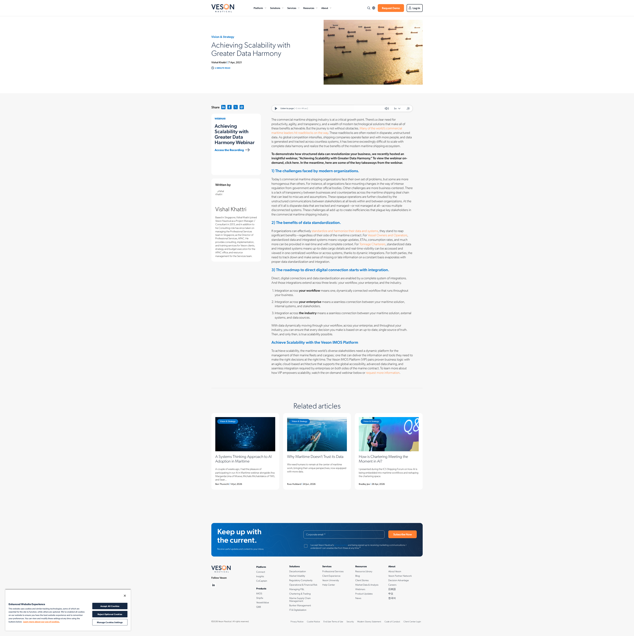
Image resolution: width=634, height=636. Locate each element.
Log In (416, 8)
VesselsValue (262, 602)
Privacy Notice (297, 621)
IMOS (259, 593)
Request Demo (391, 8)
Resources (308, 8)
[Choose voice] (408, 108)
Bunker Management (300, 605)
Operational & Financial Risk (303, 584)
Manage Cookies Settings (110, 622)
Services (291, 8)
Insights (260, 576)
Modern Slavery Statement (369, 621)
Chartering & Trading (300, 593)
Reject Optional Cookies (110, 614)
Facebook (229, 107)
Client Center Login (412, 621)
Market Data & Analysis (366, 584)
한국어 (392, 598)
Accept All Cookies (109, 606)
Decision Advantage (398, 580)
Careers (392, 584)
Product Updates (364, 593)
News (358, 598)
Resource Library (363, 571)
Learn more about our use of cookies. (41, 621)
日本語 (392, 589)
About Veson (394, 571)
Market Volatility (297, 575)
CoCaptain (261, 580)
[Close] (124, 595)
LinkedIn (223, 107)
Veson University (330, 580)
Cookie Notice (313, 621)
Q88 (258, 606)
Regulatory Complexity (301, 580)
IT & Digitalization (297, 609)
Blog (357, 575)
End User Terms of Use (333, 621)
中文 (390, 593)
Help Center (328, 584)
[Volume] (386, 108)
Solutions (275, 8)
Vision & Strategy (227, 421)
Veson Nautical (222, 8)
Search (368, 8)
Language (373, 8)
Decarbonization (297, 571)
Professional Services (333, 571)
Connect (260, 571)
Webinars (360, 589)
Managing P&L (296, 589)
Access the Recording (229, 150)
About (324, 8)
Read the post (245, 451)
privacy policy (340, 544)
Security (350, 621)
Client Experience (331, 575)
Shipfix (259, 597)
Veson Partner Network (400, 575)
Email (242, 107)
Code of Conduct (392, 621)
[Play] (276, 108)
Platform (258, 8)
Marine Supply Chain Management (300, 599)
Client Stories (362, 580)
